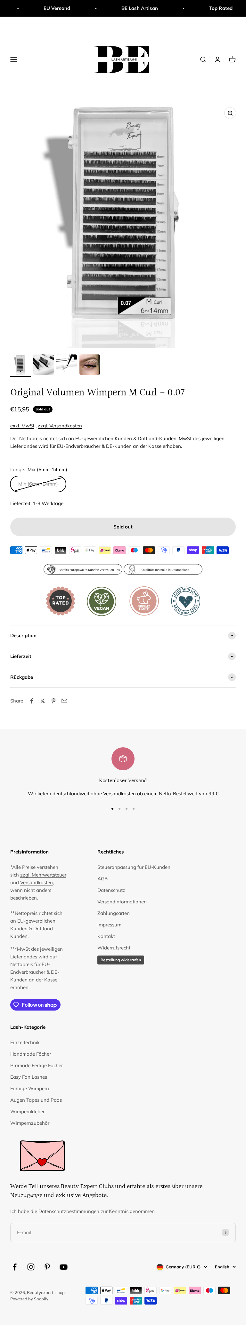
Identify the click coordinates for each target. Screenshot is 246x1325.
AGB (102, 879)
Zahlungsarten (113, 913)
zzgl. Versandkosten (60, 426)
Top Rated (209, 8)
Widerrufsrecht (113, 948)
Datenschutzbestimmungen (68, 1211)
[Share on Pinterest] (53, 700)
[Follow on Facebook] (14, 1267)
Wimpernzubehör (29, 1123)
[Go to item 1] (20, 365)
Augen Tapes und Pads (36, 1100)
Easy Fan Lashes (28, 1077)
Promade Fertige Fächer (36, 1065)
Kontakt (106, 936)
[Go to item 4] (89, 365)
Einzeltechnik (25, 1042)
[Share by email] (64, 700)
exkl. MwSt (22, 426)
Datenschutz (111, 890)
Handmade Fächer (30, 1054)
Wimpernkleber (27, 1111)
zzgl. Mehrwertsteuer (43, 875)
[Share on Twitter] (42, 700)
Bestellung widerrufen (121, 959)
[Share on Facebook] (31, 700)
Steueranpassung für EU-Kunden (133, 867)
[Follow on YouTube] (63, 1267)
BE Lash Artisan (128, 8)
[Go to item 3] (66, 365)
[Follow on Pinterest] (47, 1267)
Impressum (109, 925)
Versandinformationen (122, 902)
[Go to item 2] (43, 365)
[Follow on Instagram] (31, 1267)
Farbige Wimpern (29, 1088)
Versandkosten (36, 882)
